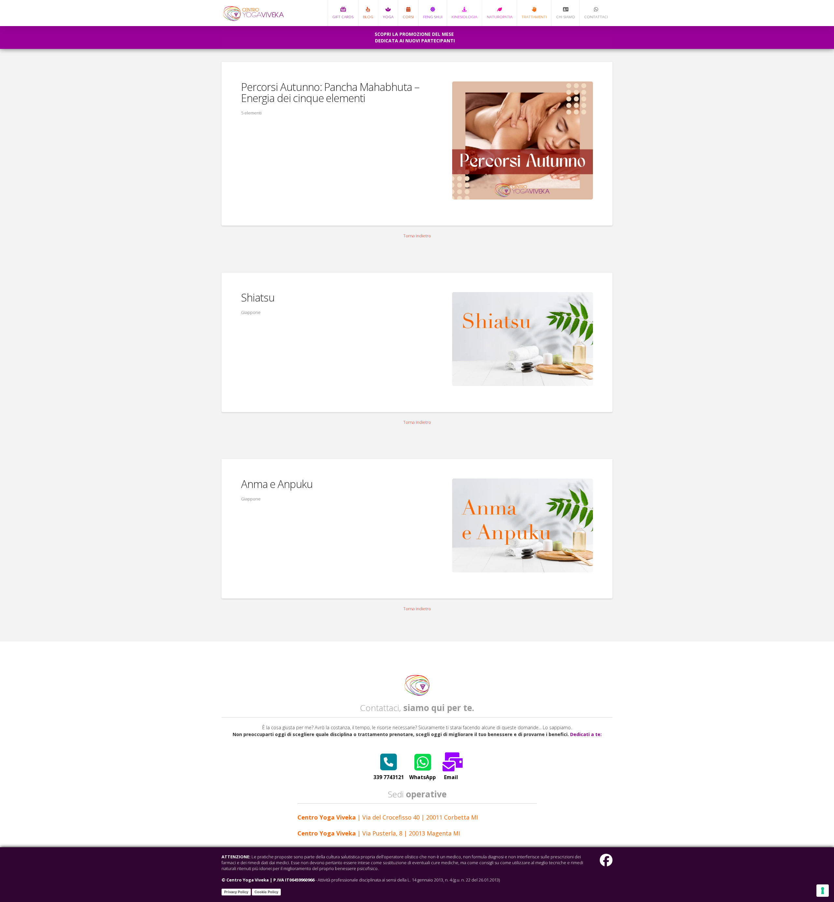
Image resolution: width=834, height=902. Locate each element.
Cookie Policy (266, 892)
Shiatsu (258, 297)
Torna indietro (417, 236)
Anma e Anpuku (277, 484)
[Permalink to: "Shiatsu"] (522, 339)
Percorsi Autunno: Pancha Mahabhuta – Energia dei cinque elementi (330, 92)
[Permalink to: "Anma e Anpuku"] (522, 525)
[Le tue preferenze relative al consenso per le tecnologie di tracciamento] (822, 890)
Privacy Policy (236, 892)
